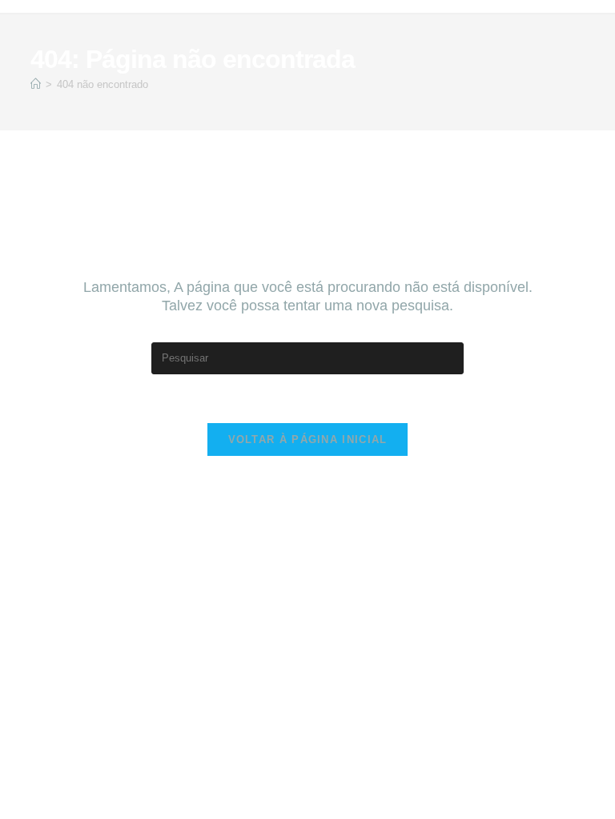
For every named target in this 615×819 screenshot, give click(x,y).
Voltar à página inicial (308, 439)
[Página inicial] (35, 84)
